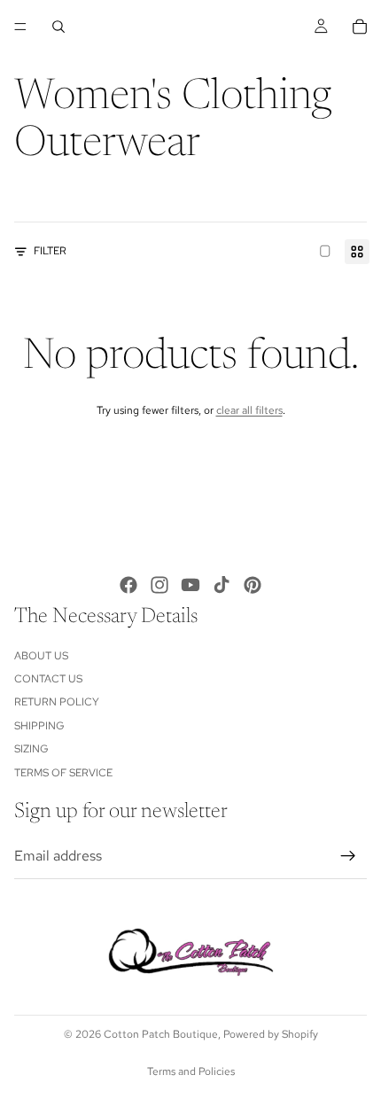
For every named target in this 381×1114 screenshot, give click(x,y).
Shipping (39, 725)
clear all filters (249, 410)
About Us (41, 655)
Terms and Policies (191, 1071)
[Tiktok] (221, 585)
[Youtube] (190, 585)
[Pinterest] (252, 585)
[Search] (58, 26)
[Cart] (359, 26)
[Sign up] (348, 856)
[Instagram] (159, 585)
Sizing (31, 749)
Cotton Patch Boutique (161, 1034)
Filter (50, 251)
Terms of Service (63, 772)
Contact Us (48, 679)
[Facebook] (128, 585)
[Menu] (20, 26)
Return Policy (56, 702)
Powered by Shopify (270, 1034)
